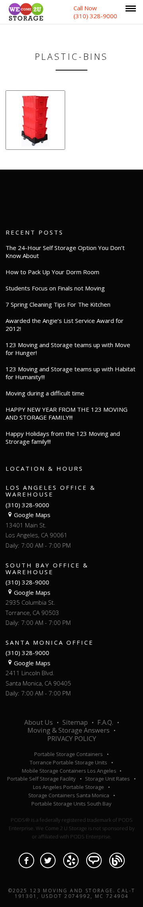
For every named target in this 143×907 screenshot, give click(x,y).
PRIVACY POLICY (71, 738)
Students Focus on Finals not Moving (55, 288)
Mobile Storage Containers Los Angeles (70, 770)
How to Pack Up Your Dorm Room (52, 272)
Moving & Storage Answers (68, 730)
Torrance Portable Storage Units (68, 762)
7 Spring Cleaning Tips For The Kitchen (58, 304)
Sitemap (75, 722)
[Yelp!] (71, 860)
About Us (38, 722)
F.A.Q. (105, 722)
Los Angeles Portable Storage (68, 787)
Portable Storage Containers (68, 754)
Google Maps (32, 515)
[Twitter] (48, 860)
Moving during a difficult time (45, 393)
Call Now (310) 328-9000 (95, 12)
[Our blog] (117, 860)
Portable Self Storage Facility (41, 778)
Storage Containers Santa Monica (68, 795)
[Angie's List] (94, 860)
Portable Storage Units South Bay (71, 803)
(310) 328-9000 (27, 505)
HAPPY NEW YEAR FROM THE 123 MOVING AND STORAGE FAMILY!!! (67, 413)
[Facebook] (26, 860)
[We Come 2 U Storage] (25, 11)
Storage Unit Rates (107, 778)
